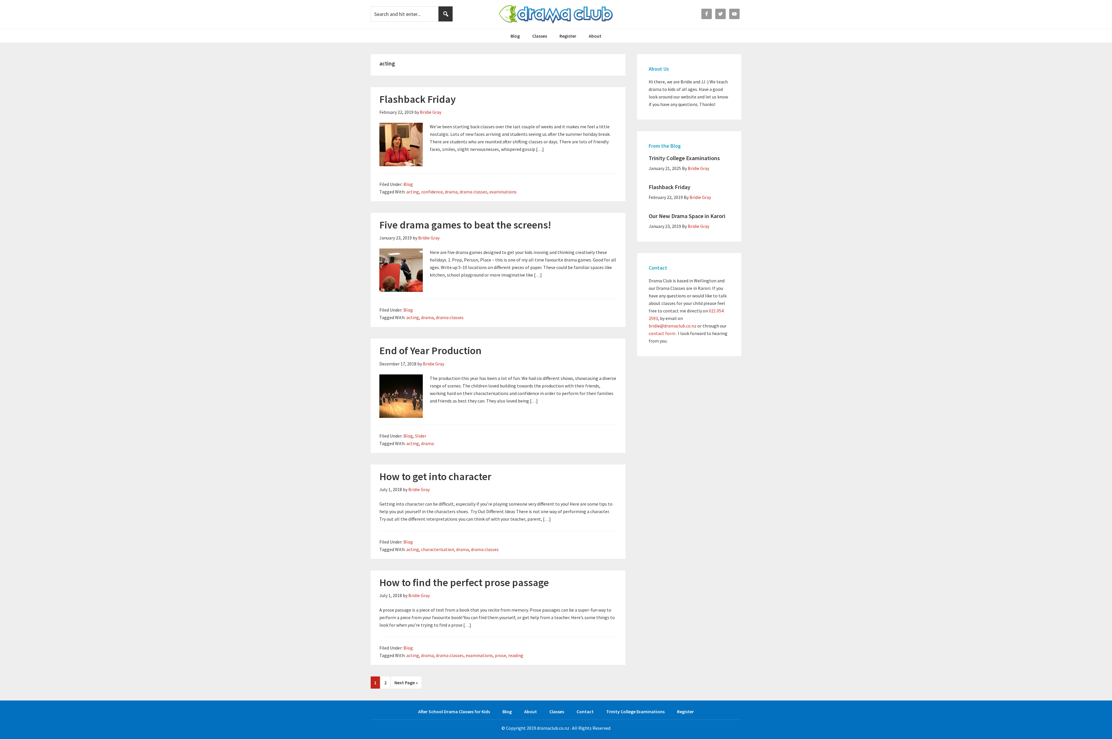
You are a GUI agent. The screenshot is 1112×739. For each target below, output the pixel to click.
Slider (420, 436)
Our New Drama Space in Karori (687, 215)
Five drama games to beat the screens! (465, 224)
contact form (662, 333)
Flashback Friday (417, 99)
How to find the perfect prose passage (464, 582)
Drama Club (556, 14)
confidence (432, 192)
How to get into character (435, 476)
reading (515, 655)
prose (500, 655)
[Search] (445, 13)
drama (451, 192)
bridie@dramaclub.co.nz (672, 326)
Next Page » (406, 682)
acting (412, 192)
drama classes (473, 192)
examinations (503, 192)
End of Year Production (430, 350)
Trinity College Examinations (684, 158)
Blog (408, 184)
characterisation (437, 549)
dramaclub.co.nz (553, 728)
